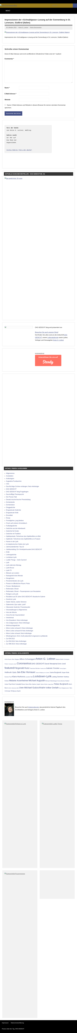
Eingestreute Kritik (12, 512)
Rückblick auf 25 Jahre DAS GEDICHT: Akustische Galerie (25, 596)
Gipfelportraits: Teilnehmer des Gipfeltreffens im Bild (23, 536)
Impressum (5, 1023)
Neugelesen (10, 578)
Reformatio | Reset (12, 589)
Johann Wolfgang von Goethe (42, 672)
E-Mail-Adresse (10, 94)
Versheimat (10, 617)
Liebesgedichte (11, 554)
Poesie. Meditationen (13, 586)
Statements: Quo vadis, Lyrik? (16, 604)
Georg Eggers (63, 668)
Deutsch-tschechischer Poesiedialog (18, 499)
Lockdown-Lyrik (11, 557)
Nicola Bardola (61, 680)
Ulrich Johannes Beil (13, 688)
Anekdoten (9, 476)
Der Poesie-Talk (11, 497)
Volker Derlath (52, 688)
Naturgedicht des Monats (14, 575)
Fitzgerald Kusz (21, 668)
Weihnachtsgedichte (13, 625)
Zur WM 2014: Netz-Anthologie (16, 644)
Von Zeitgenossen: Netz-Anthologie (18, 623)
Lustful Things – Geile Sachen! (16, 560)
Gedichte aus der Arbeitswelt (15, 528)
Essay (8, 518)
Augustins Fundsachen (14, 481)
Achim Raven (8, 659)
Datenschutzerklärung (17, 1023)
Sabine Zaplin (36, 684)
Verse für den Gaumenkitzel (15, 615)
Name (7, 88)
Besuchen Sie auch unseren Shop (46, 332)
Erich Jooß (62, 664)
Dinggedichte (10, 507)
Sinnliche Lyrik (11, 599)
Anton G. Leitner (23, 27)
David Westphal (51, 664)
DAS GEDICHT (11, 489)
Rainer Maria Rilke (27, 684)
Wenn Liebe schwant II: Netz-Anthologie (19, 628)
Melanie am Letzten (12, 573)
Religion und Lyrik (12, 594)
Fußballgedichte (11, 526)
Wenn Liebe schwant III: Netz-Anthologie (19, 631)
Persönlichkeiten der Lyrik (14, 581)
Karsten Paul (8, 677)
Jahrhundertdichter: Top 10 (15, 547)
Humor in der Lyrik (12, 541)
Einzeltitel (9, 515)
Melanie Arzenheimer (18, 680)
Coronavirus (24, 663)
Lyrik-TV (9, 570)
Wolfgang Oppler (16, 691)
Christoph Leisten (12, 663)
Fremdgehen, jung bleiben (15, 520)
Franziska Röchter (35, 668)
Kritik (7, 552)
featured (9, 668)
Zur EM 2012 (10, 638)
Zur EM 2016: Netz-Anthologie (16, 641)
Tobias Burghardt (61, 684)
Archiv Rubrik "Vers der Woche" (19, 150)
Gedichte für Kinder (12, 531)
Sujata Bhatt (50, 684)
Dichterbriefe (10, 502)
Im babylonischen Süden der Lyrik (17, 544)
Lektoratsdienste (52, 337)
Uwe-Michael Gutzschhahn (32, 687)
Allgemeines (10, 473)
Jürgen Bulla (65, 672)
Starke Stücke (44, 684)
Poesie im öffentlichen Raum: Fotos (18, 583)
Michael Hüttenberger (51, 681)
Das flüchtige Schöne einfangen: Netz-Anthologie (22, 486)
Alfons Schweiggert (27, 659)
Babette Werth (59, 659)
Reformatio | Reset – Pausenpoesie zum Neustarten (23, 591)
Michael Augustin (37, 680)
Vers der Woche (11, 612)
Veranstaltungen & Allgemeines (16, 610)
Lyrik (7, 562)
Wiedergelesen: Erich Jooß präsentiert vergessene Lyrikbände (27, 636)
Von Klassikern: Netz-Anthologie (17, 620)
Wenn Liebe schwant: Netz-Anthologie (19, 633)
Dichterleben (10, 505)
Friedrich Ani (43, 668)
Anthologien (10, 478)
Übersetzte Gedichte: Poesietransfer (18, 607)
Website (7, 99)
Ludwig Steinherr (57, 677)
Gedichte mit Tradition (13, 533)
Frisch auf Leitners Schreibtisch (16, 523)
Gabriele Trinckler (52, 668)
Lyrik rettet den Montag (13, 565)
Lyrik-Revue (10, 568)
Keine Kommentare (36, 27)
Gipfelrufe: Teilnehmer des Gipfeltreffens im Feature (23, 539)
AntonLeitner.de (33, 707)
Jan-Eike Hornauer (26, 672)
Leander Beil (29, 677)
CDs (7, 484)
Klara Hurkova (18, 676)
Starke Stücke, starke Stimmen (16, 602)
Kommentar (9, 59)
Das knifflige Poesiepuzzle (15, 494)
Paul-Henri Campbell (15, 684)
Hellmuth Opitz (10, 672)
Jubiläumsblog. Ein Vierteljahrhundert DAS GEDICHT (24, 549)
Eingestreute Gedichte (13, 510)
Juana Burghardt (55, 672)
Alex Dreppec (15, 659)
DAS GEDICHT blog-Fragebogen (17, 491)
